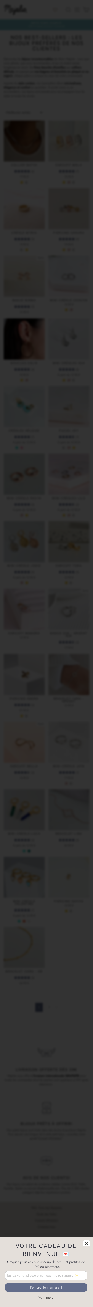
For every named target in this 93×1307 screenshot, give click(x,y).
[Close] (86, 1243)
